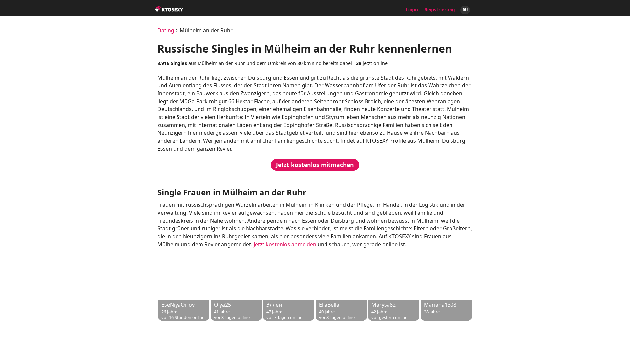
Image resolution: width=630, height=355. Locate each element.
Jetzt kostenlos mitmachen (315, 165)
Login (412, 9)
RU (465, 9)
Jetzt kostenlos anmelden (285, 244)
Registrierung (439, 9)
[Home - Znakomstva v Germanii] (169, 5)
